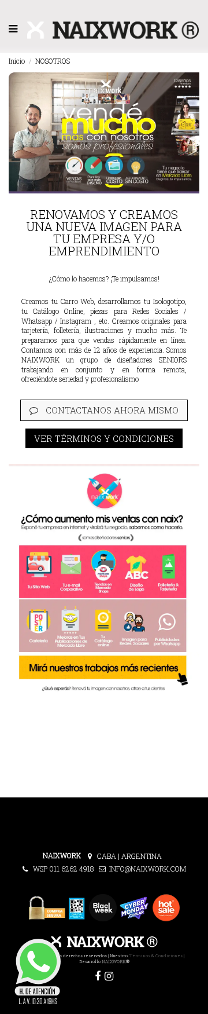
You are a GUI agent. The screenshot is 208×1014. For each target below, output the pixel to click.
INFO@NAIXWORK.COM (147, 868)
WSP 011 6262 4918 (65, 868)
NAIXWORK (114, 961)
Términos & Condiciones (156, 955)
